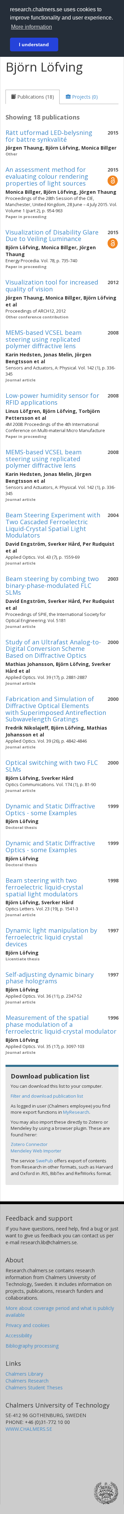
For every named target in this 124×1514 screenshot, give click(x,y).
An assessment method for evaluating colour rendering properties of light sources (47, 176)
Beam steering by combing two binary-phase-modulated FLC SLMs (52, 585)
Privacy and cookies (28, 1325)
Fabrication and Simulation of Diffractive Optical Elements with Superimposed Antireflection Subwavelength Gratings (56, 709)
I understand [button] (34, 44)
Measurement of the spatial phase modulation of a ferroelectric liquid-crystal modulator (61, 1024)
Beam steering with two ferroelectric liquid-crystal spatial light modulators (44, 887)
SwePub (44, 1161)
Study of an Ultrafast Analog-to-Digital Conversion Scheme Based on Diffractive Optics (53, 649)
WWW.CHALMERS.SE (29, 1429)
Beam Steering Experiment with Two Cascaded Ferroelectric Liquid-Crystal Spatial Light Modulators (53, 525)
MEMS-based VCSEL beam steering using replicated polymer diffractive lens (44, 339)
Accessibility (19, 1335)
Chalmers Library (24, 1374)
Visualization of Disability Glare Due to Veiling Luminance (52, 235)
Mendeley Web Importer (36, 1151)
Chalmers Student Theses (34, 1387)
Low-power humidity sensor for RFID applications (52, 398)
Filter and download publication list (47, 1096)
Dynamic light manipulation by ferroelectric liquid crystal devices (51, 937)
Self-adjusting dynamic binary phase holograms (50, 977)
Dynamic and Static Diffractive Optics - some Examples (50, 809)
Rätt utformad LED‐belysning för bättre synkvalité (49, 135)
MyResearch (76, 1112)
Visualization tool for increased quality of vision (52, 285)
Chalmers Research (27, 1380)
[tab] (33, 97)
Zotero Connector (29, 1144)
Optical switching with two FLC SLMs (52, 765)
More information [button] (31, 27)
